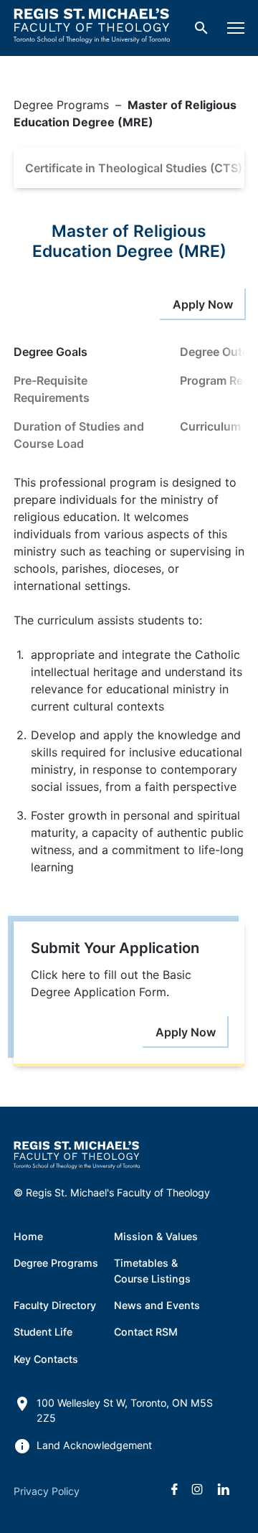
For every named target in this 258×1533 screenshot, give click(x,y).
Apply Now (203, 304)
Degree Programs (61, 105)
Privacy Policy (47, 1491)
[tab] (85, 351)
